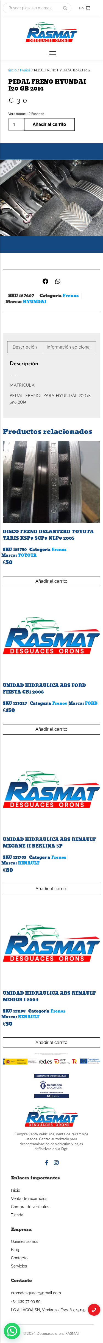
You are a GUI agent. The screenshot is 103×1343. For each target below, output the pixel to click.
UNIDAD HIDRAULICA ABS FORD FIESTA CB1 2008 (44, 688)
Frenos (25, 70)
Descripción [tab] (25, 347)
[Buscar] (65, 8)
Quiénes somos (24, 1241)
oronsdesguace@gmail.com (36, 1293)
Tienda (17, 1215)
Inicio (12, 70)
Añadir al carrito (49, 124)
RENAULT (29, 863)
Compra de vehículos (30, 1207)
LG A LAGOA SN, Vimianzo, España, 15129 (48, 1310)
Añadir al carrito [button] (51, 581)
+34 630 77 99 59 (25, 1301)
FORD (91, 703)
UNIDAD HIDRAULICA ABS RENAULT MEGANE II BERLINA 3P (49, 843)
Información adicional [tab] (69, 347)
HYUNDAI (34, 302)
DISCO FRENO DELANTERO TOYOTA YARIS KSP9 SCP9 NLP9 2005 (48, 535)
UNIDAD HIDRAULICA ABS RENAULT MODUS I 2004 (49, 996)
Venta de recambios (29, 1198)
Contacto (19, 1258)
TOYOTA (27, 555)
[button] (45, 281)
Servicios (19, 1266)
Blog (15, 1250)
